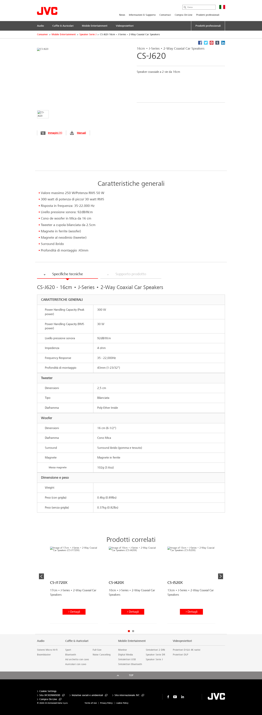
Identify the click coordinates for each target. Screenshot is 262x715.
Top (131, 675)
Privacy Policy (106, 703)
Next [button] (220, 576)
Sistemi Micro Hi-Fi (47, 649)
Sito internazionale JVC (127, 695)
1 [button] (129, 631)
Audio (40, 641)
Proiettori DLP (180, 654)
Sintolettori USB (127, 659)
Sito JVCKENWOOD (49, 695)
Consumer (42, 34)
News (122, 14)
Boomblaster (44, 654)
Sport (68, 649)
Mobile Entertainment (64, 34)
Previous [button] (41, 576)
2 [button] (133, 631)
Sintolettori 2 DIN (155, 649)
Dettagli (75, 611)
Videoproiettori (182, 641)
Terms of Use (91, 703)
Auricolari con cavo (75, 664)
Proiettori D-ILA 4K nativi (186, 649)
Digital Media (125, 654)
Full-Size (97, 649)
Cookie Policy (122, 703)
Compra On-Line (183, 14)
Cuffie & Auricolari (76, 641)
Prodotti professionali (207, 14)
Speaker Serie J (87, 34)
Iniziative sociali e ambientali (87, 695)
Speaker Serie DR (155, 654)
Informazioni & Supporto (142, 14)
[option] (74, 586)
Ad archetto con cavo (77, 659)
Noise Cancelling (101, 654)
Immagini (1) (55, 132)
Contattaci (165, 14)
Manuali (81, 132)
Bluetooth (70, 654)
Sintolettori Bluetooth (130, 664)
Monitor (122, 649)
